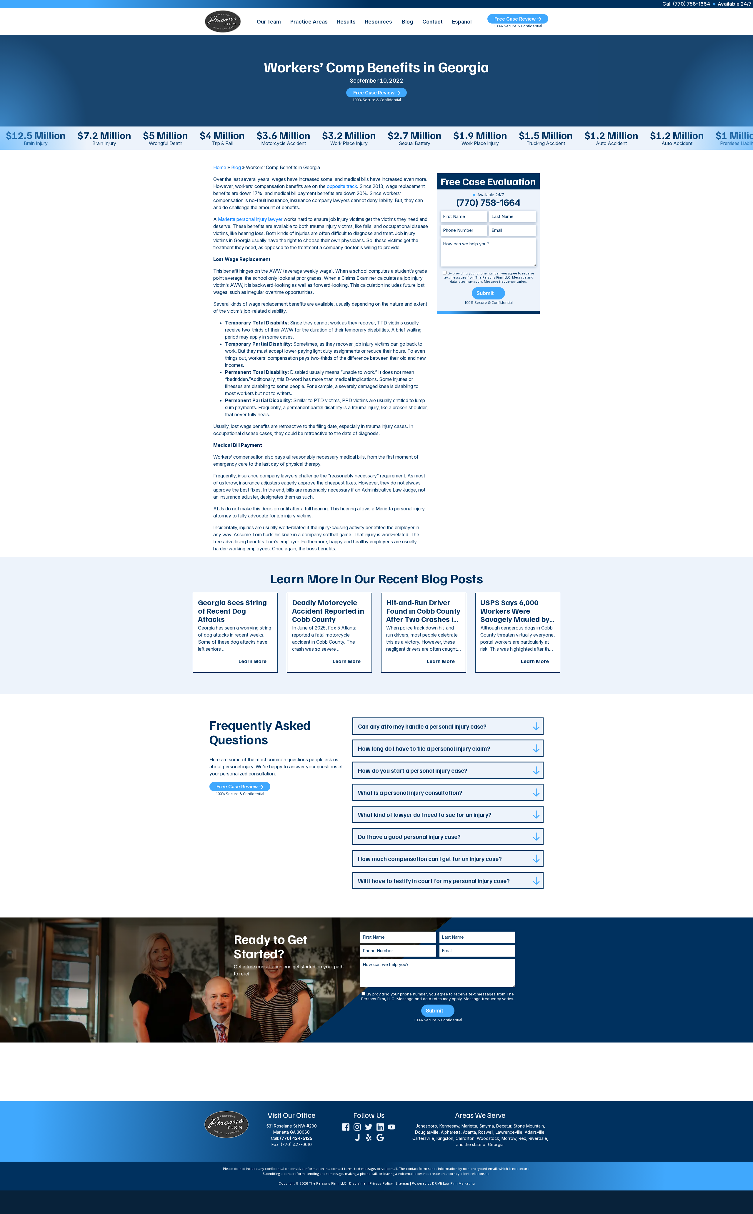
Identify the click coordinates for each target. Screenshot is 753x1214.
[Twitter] (369, 1126)
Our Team (269, 22)
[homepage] (223, 21)
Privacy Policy (381, 1183)
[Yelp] (369, 1137)
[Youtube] (392, 1126)
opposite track (342, 186)
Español (462, 22)
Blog (407, 22)
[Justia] (357, 1137)
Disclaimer (358, 1183)
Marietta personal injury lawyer (250, 219)
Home (219, 167)
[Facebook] (346, 1126)
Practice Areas (309, 22)
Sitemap (402, 1183)
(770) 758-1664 (488, 202)
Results (346, 22)
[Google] (380, 1137)
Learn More (252, 661)
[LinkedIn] (380, 1126)
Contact (432, 22)
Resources (378, 22)
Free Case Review (515, 19)
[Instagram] (357, 1126)
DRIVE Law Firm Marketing (453, 1183)
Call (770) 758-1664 (686, 3)
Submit (485, 293)
